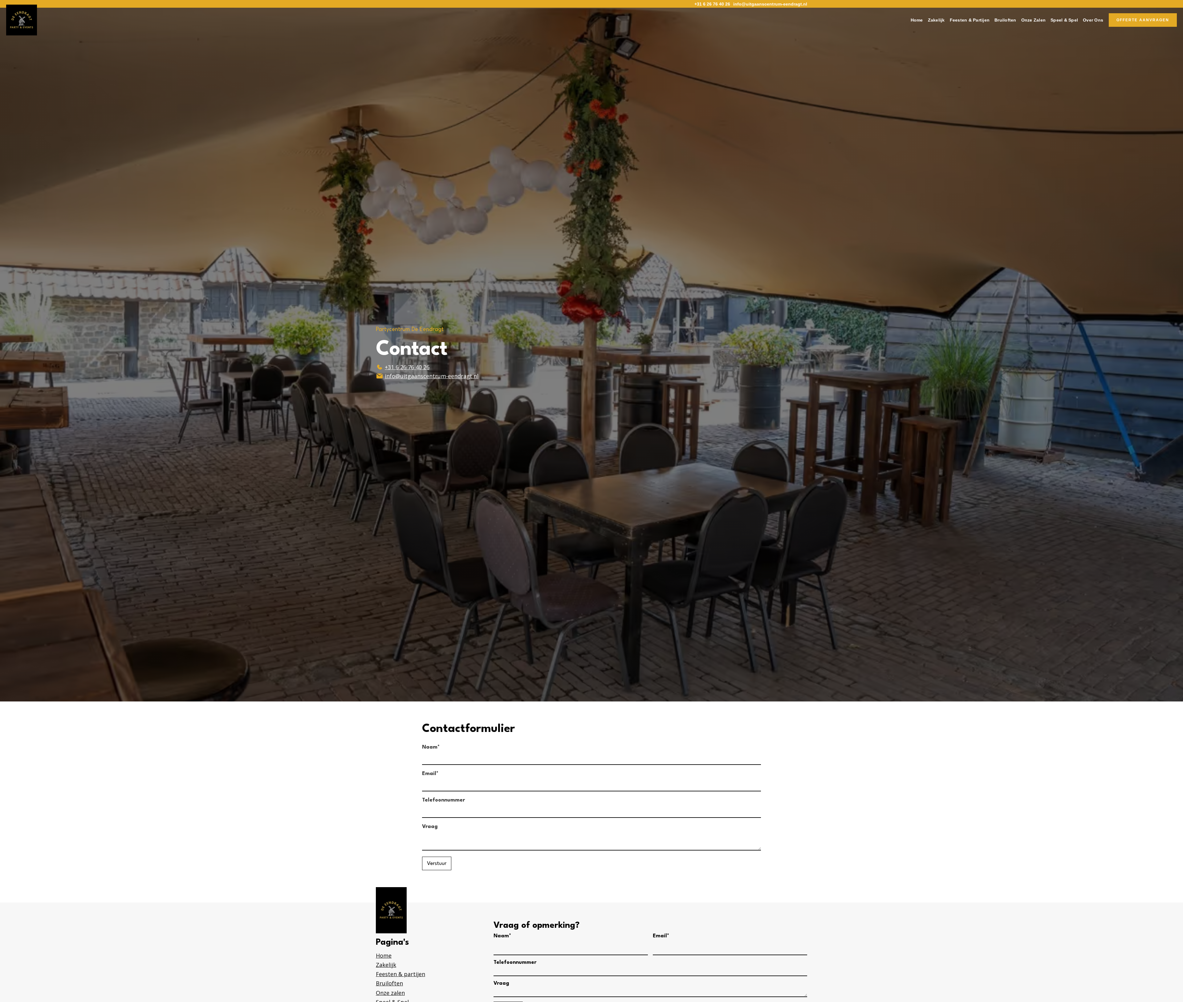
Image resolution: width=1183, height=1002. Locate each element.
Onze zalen (390, 992)
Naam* (431, 747)
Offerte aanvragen (1142, 20)
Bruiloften (1005, 20)
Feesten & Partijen (970, 20)
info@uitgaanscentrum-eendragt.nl (770, 4)
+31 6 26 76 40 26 (712, 4)
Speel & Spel (1064, 20)
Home (917, 20)
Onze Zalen (1033, 20)
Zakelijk (936, 20)
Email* (430, 773)
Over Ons (1093, 20)
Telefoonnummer (443, 800)
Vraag (430, 826)
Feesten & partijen (400, 974)
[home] (21, 20)
